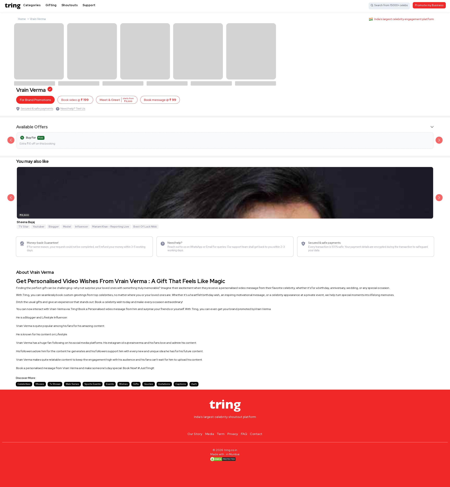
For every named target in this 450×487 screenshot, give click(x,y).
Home (22, 19)
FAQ (244, 434)
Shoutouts (70, 5)
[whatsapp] (236, 425)
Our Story (195, 434)
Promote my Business (429, 5)
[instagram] (214, 425)
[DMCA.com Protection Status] (223, 459)
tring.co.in (230, 450)
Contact (256, 434)
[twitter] (225, 425)
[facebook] (219, 425)
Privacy (232, 434)
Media (209, 434)
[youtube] (230, 425)
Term (220, 434)
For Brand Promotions (35, 100)
